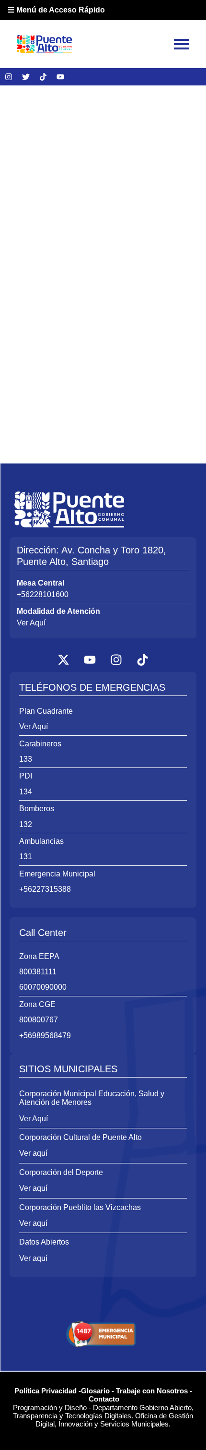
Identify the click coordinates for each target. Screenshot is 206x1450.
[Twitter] (26, 77)
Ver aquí (33, 1153)
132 (25, 824)
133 (25, 759)
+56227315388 (45, 889)
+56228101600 (43, 594)
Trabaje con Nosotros (152, 1391)
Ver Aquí (31, 623)
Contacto (104, 1399)
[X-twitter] (64, 660)
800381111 (38, 972)
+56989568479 (45, 1035)
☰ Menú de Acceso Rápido (56, 10)
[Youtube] (60, 77)
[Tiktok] (43, 77)
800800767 (38, 1020)
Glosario (95, 1391)
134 (25, 792)
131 (25, 856)
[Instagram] (8, 77)
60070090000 (43, 987)
